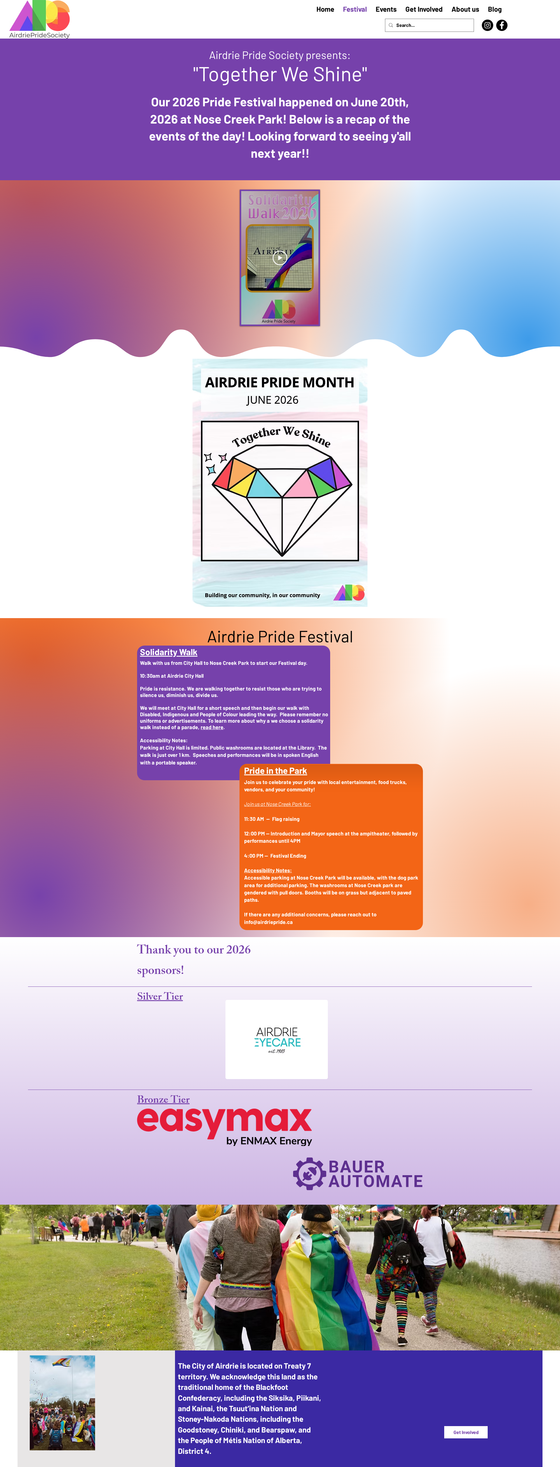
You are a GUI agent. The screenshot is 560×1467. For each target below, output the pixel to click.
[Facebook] (502, 25)
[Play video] (280, 258)
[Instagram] (487, 25)
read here (212, 727)
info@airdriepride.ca (268, 922)
